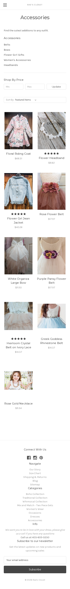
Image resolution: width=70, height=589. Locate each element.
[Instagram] (35, 458)
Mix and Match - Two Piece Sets (35, 505)
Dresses (35, 516)
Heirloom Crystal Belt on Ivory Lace (18, 345)
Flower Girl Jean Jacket (18, 220)
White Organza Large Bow (18, 281)
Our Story (35, 469)
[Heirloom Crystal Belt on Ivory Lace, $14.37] (18, 316)
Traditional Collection (35, 497)
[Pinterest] (41, 458)
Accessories (35, 520)
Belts (7, 44)
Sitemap (35, 484)
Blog (35, 480)
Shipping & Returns (35, 477)
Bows (7, 49)
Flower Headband (51, 158)
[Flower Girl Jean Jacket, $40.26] (18, 191)
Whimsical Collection (35, 501)
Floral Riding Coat (18, 153)
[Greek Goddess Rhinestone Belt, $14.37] (52, 316)
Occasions (35, 512)
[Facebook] (29, 458)
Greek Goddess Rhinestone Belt (51, 341)
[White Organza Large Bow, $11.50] (18, 255)
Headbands (11, 65)
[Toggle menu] (5, 5)
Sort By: (10, 99)
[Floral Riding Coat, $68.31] (18, 130)
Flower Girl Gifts (14, 54)
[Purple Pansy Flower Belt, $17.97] (52, 255)
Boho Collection (35, 494)
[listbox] (26, 100)
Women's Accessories (17, 60)
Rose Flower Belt (51, 214)
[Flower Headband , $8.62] (52, 130)
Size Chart (35, 473)
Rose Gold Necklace (18, 403)
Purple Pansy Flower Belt (51, 281)
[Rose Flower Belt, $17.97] (52, 191)
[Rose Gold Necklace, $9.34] (18, 380)
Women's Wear (35, 509)
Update (56, 86)
